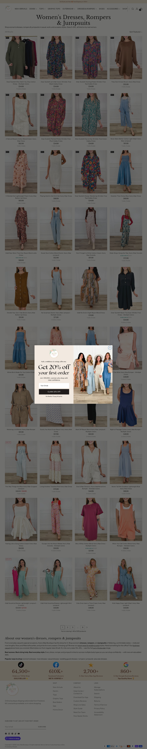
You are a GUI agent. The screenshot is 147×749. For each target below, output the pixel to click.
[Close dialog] (110, 348)
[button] (54, 396)
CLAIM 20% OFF (54, 392)
